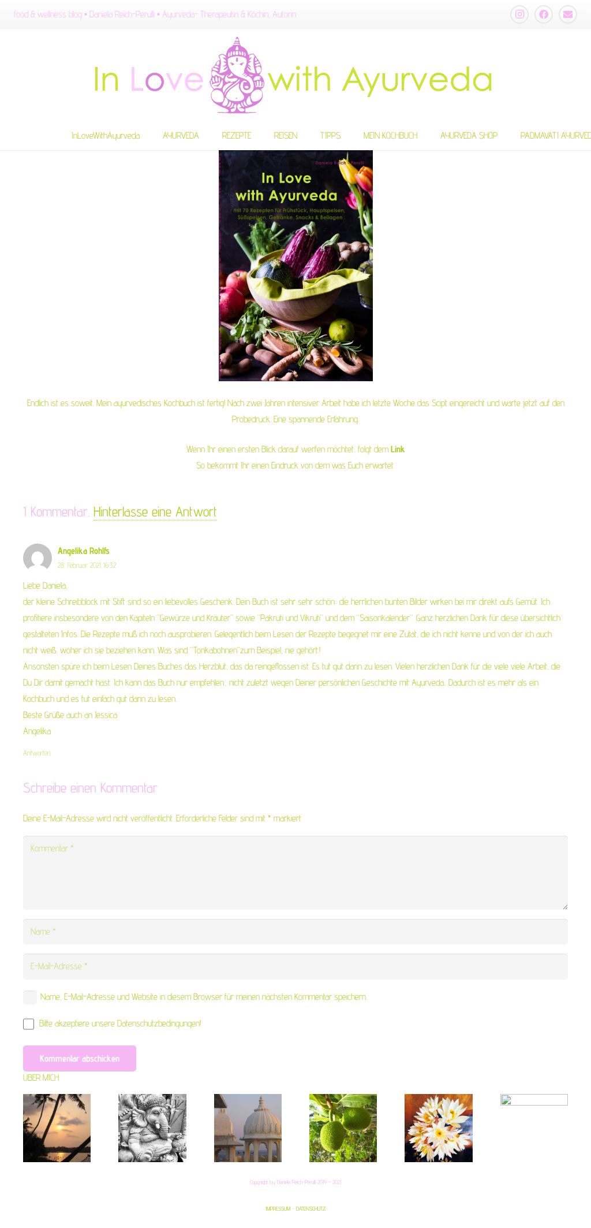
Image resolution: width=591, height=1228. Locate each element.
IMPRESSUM (277, 1208)
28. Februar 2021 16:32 (87, 565)
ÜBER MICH (41, 1077)
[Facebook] (543, 14)
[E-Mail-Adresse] (568, 14)
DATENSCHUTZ (311, 1208)
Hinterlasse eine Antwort (155, 511)
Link (398, 449)
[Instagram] (519, 14)
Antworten (37, 753)
